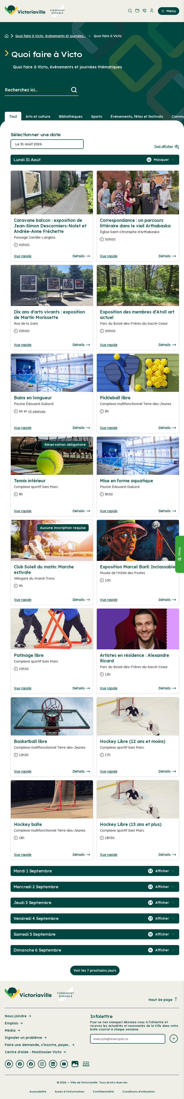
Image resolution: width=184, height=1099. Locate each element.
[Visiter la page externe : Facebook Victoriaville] (9, 1064)
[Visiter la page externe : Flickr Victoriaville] (75, 1064)
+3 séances (37, 411)
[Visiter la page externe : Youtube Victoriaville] (64, 1064)
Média (10, 1030)
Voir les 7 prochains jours (95, 970)
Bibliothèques (70, 116)
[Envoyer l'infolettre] (173, 1039)
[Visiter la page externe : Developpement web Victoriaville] (86, 1064)
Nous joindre (16, 1016)
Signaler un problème (23, 1037)
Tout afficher (163, 146)
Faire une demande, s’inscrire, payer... (37, 1045)
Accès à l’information (69, 1091)
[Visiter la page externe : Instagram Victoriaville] (42, 1064)
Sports (96, 116)
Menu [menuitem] (171, 11)
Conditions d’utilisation (138, 1091)
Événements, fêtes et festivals (137, 116)
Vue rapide (22, 256)
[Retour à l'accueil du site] (8, 36)
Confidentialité (103, 1091)
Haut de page (160, 1000)
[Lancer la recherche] (74, 90)
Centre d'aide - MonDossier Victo (33, 1052)
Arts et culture (38, 116)
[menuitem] (35, 11)
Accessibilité (37, 1091)
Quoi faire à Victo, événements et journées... (50, 36)
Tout (13, 116)
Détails (79, 256)
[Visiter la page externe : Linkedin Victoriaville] (53, 1064)
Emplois (11, 1023)
